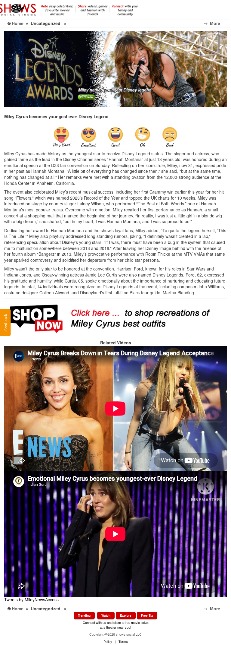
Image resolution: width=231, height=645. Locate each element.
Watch (105, 615)
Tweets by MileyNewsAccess (31, 599)
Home (17, 23)
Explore (125, 615)
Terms (123, 641)
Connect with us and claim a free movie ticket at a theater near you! (116, 624)
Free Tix (147, 615)
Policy (107, 641)
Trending (84, 615)
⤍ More (217, 23)
